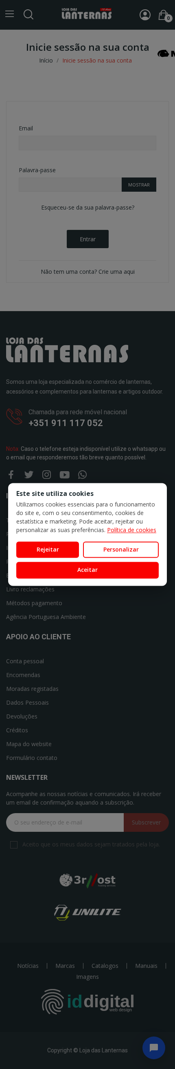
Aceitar (87, 570)
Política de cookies (131, 530)
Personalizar (121, 549)
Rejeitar (48, 549)
